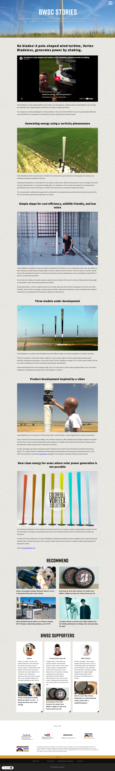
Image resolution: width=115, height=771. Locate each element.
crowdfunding (42, 454)
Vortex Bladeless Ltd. (28, 548)
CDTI (19, 451)
